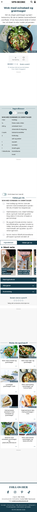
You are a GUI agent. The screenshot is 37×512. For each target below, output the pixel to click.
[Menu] (4, 2)
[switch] (4, 194)
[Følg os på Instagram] (15, 492)
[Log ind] (35, 2)
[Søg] (31, 2)
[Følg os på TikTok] (29, 492)
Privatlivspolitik (11, 507)
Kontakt (3, 505)
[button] (8, 262)
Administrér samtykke (24, 507)
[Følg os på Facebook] (8, 492)
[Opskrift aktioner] (16, 366)
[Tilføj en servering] (26, 112)
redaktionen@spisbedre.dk (20, 501)
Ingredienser (8, 242)
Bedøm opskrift (25, 64)
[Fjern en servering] (10, 112)
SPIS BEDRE (18, 2)
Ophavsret (31, 505)
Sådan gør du (27, 243)
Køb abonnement (21, 505)
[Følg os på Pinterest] (22, 492)
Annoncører (11, 505)
